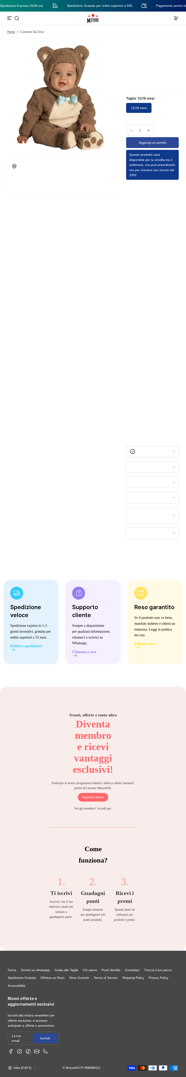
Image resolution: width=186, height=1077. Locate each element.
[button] (17, 18)
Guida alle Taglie (66, 970)
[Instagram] (19, 1051)
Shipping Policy (133, 978)
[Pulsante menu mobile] (10, 18)
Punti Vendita (111, 970)
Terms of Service (106, 978)
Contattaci (132, 970)
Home (11, 32)
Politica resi (144, 644)
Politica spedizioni (26, 646)
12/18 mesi (139, 108)
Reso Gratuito (79, 978)
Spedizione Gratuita (22, 978)
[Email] (36, 1051)
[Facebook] (11, 1051)
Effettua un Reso (53, 978)
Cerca (12, 970)
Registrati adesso (93, 797)
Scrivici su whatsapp (35, 970)
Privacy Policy (158, 978)
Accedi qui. (104, 808)
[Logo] (93, 18)
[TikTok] (28, 1051)
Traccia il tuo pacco (158, 970)
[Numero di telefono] (45, 1051)
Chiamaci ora (84, 652)
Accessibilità (16, 985)
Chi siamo (90, 970)
